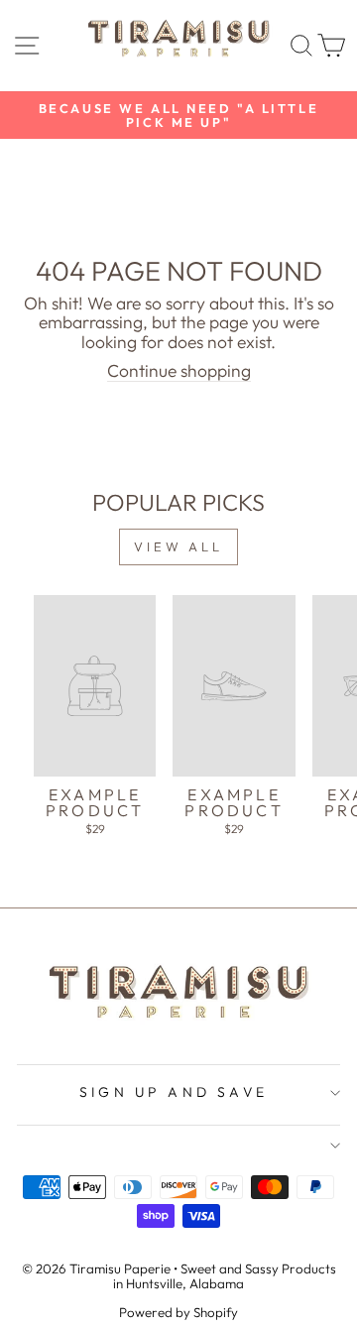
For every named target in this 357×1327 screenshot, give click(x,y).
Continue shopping (179, 372)
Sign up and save (173, 1092)
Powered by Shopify (178, 1312)
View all (178, 546)
